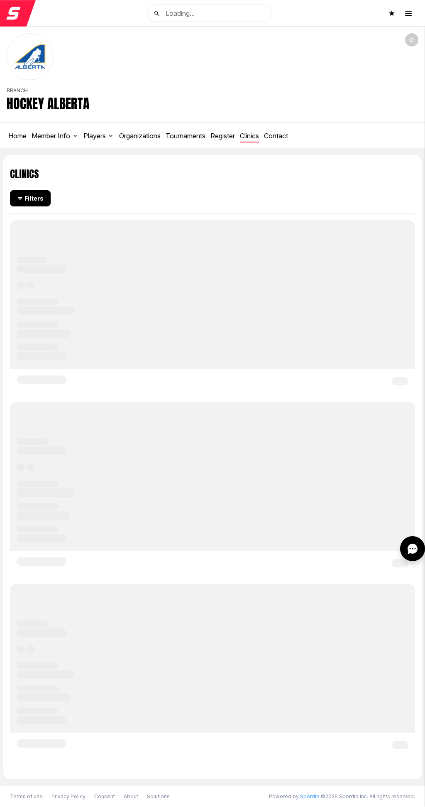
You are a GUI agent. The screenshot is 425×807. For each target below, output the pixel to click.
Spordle (310, 796)
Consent (104, 797)
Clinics (249, 136)
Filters (34, 198)
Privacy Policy (68, 796)
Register (222, 136)
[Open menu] (408, 13)
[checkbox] (411, 40)
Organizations (140, 136)
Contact (276, 136)
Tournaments (185, 136)
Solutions (158, 796)
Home (17, 136)
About (131, 796)
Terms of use (26, 796)
